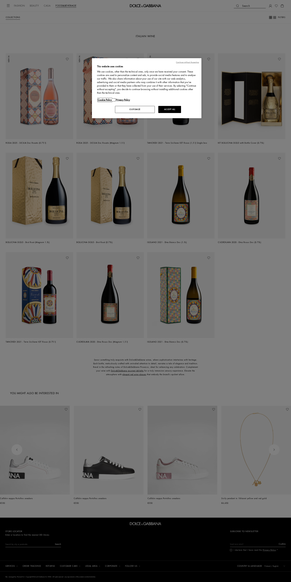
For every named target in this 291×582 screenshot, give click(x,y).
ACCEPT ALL (169, 109)
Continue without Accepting (187, 62)
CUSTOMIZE (134, 109)
